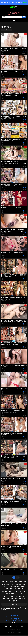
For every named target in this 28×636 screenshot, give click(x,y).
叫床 (15, 589)
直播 (4, 586)
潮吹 (18, 586)
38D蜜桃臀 (13, 632)
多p (13, 591)
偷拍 (19, 588)
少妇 (11, 586)
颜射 (14, 601)
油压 (17, 591)
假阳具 (11, 581)
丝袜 (20, 596)
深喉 (16, 582)
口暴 (12, 596)
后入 (7, 582)
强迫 (21, 591)
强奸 (10, 600)
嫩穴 (3, 584)
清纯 (10, 591)
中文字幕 (4, 591)
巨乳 (12, 584)
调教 (4, 598)
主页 (6, 626)
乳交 (3, 581)
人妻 (22, 588)
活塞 (11, 598)
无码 (3, 593)
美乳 (7, 584)
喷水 (8, 598)
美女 (17, 594)
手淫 (8, 596)
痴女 (25, 593)
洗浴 (24, 591)
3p (7, 586)
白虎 (16, 598)
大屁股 (6, 589)
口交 (11, 589)
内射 (16, 596)
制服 (15, 586)
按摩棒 (22, 586)
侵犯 (25, 581)
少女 (7, 593)
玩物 (21, 594)
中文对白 (11, 593)
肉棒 (20, 598)
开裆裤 (16, 584)
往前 (18, 577)
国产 (23, 598)
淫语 (24, 584)
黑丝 (17, 601)
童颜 (20, 584)
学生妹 (4, 596)
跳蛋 (24, 596)
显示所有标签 (14, 604)
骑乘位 (20, 582)
